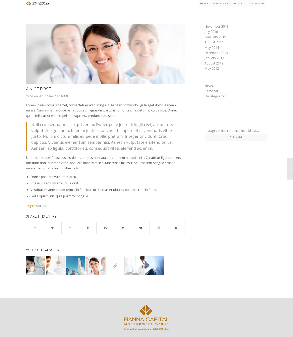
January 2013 (214, 58)
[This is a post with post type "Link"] (115, 265)
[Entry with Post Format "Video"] (35, 265)
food (37, 206)
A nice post (38, 88)
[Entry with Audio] (135, 265)
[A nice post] (105, 54)
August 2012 (214, 63)
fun (44, 206)
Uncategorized (215, 96)
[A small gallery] (154, 265)
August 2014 (214, 42)
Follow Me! (236, 137)
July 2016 (211, 31)
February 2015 (215, 37)
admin (64, 95)
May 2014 (212, 47)
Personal (211, 91)
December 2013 (216, 53)
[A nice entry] (55, 265)
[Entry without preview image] (75, 265)
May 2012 (212, 68)
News (50, 95)
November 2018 (216, 26)
